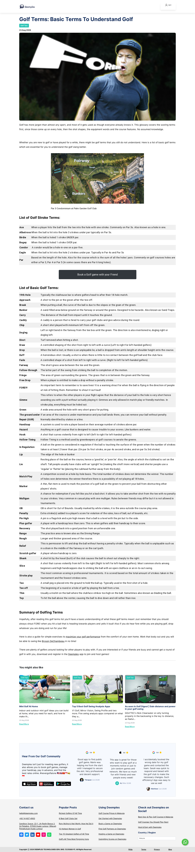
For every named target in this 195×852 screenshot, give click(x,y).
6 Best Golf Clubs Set (68, 818)
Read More (24, 724)
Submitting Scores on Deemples (112, 839)
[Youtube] (38, 835)
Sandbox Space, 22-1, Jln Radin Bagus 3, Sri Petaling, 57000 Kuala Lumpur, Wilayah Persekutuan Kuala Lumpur (37, 826)
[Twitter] (27, 835)
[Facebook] (21, 835)
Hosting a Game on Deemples (111, 834)
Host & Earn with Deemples (149, 827)
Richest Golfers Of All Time (70, 813)
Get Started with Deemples (110, 818)
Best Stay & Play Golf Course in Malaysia (155, 817)
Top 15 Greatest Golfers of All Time (74, 834)
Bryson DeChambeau (53, 641)
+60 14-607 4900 (27, 818)
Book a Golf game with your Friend (97, 274)
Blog (170, 849)
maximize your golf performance (83, 636)
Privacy (157, 849)
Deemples (73, 654)
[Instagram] (44, 835)
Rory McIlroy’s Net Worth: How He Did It (76, 823)
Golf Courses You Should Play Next (153, 822)
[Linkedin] (32, 835)
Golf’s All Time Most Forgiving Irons (74, 839)
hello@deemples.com (28, 813)
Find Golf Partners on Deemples (112, 829)
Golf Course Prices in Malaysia (112, 813)
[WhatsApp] (49, 835)
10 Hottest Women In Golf (70, 829)
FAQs (130, 849)
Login (169, 5)
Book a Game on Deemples (110, 823)
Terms (143, 849)
